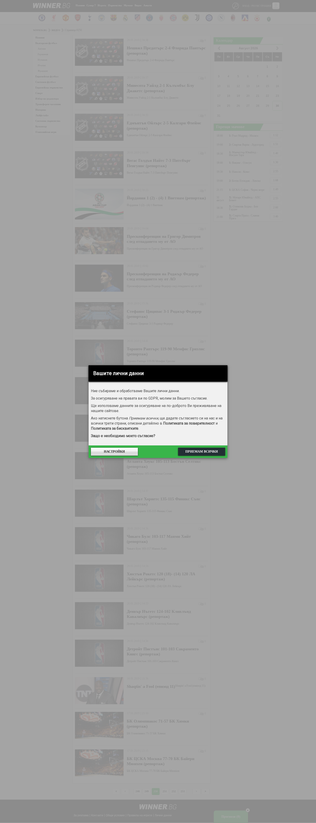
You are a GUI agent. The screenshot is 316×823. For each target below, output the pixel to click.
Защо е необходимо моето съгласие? (123, 436)
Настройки (114, 451)
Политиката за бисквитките (114, 428)
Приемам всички (201, 451)
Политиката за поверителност (189, 423)
